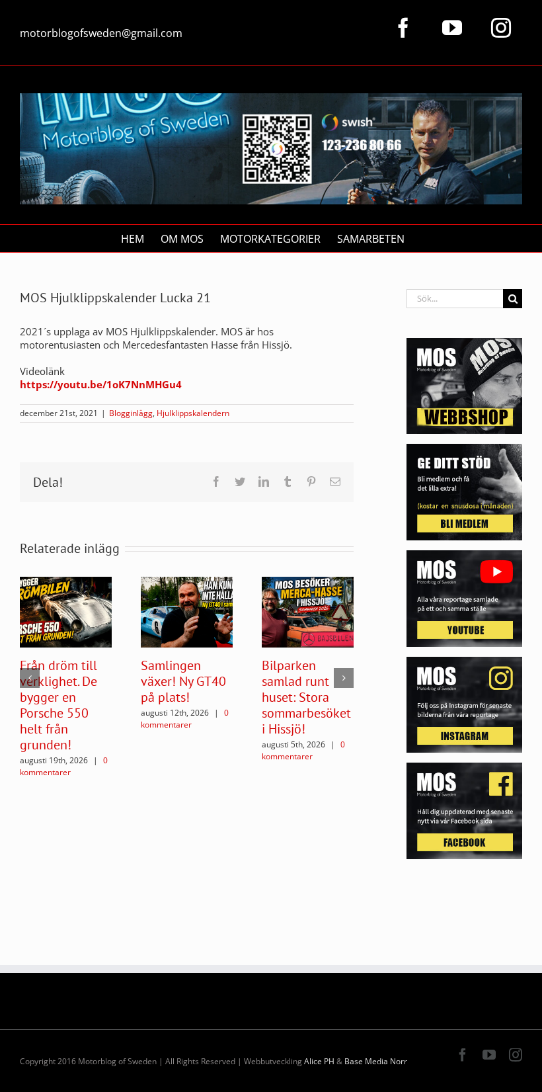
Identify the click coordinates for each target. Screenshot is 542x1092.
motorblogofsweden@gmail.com (101, 33)
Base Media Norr (375, 1061)
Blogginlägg (131, 413)
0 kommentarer (64, 766)
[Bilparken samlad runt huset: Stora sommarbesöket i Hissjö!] (308, 611)
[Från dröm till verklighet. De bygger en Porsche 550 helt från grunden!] (66, 611)
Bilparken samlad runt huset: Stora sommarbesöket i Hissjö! (306, 697)
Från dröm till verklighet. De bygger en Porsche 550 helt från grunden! (58, 705)
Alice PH (319, 1061)
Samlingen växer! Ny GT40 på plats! (183, 681)
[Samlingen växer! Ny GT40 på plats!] (187, 611)
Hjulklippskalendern (193, 413)
